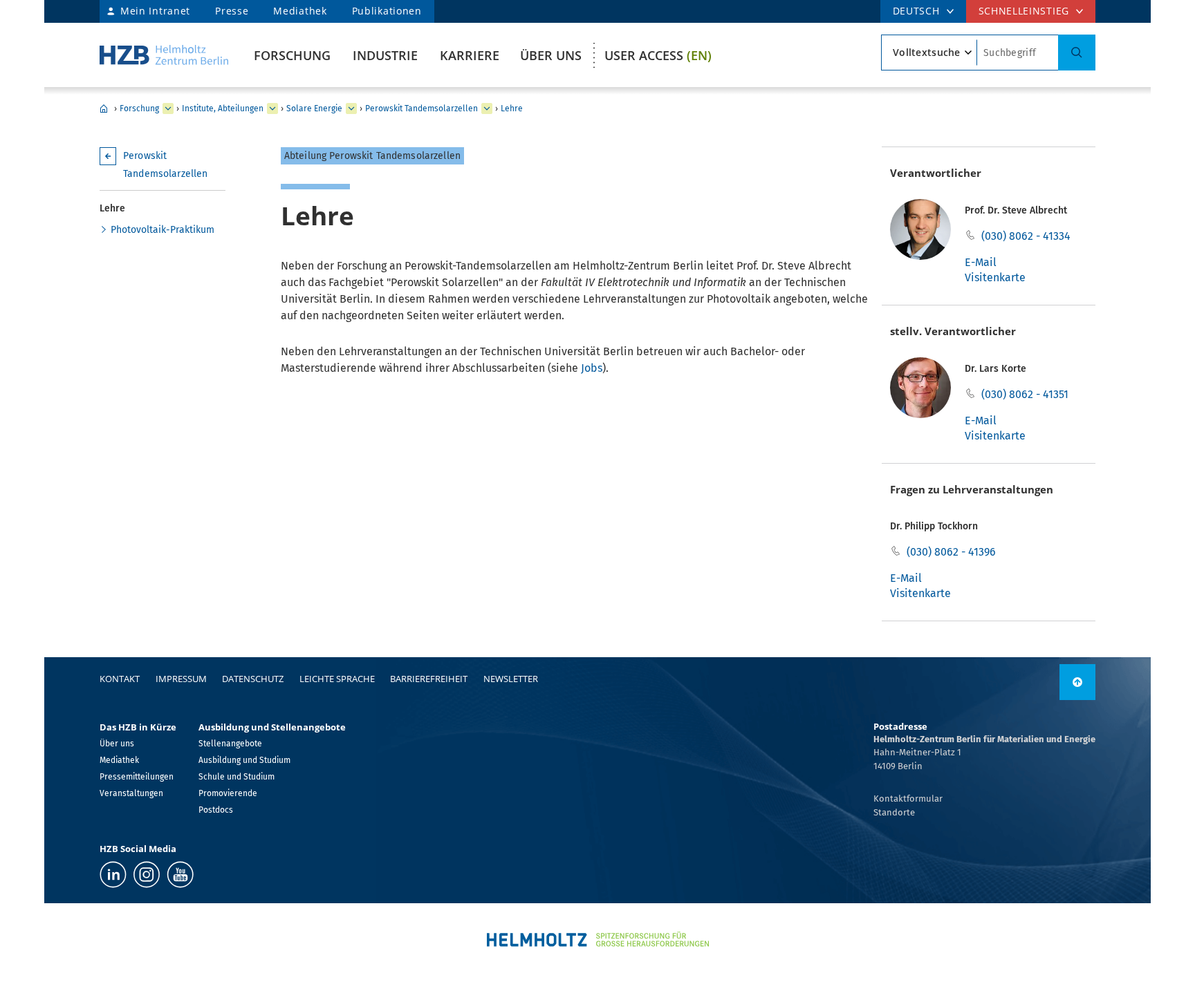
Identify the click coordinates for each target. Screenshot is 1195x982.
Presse (231, 10)
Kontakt (120, 678)
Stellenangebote (230, 743)
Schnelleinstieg (1024, 10)
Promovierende (227, 793)
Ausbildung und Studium (244, 760)
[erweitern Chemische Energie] (351, 108)
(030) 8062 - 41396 (951, 551)
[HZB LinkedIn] (113, 874)
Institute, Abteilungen (222, 108)
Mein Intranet (155, 10)
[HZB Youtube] (180, 874)
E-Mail (981, 262)
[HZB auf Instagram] (146, 874)
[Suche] (1076, 52)
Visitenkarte (995, 277)
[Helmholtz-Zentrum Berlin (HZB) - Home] (164, 55)
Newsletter (510, 678)
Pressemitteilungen (137, 777)
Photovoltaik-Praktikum (162, 230)
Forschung (292, 55)
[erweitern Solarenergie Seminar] (486, 108)
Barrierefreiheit (428, 678)
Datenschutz (253, 678)
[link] (1077, 682)
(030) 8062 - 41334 (1026, 236)
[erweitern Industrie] (168, 108)
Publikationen (387, 10)
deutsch (916, 10)
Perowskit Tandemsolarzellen (421, 108)
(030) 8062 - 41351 (1024, 394)
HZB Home (104, 108)
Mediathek (299, 10)
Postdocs (215, 810)
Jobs (591, 368)
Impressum (181, 678)
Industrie (385, 55)
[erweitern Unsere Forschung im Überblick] (272, 108)
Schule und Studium (236, 777)
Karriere (469, 55)
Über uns (551, 55)
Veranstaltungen (131, 793)
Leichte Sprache (337, 678)
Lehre (512, 108)
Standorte (894, 812)
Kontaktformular (908, 798)
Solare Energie (314, 108)
